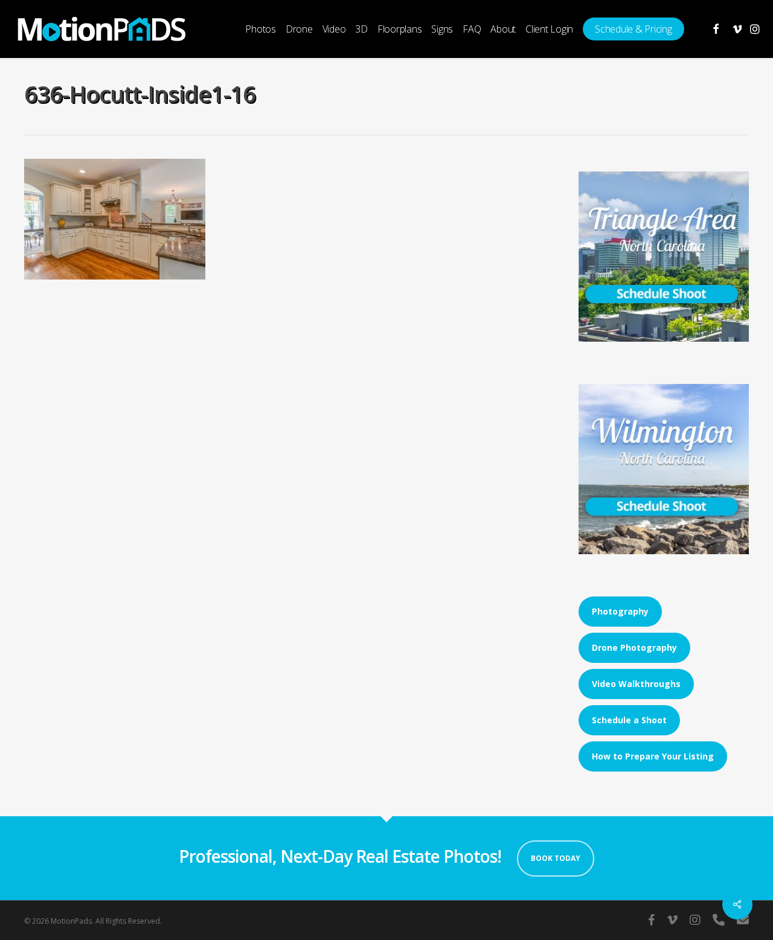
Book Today (555, 858)
